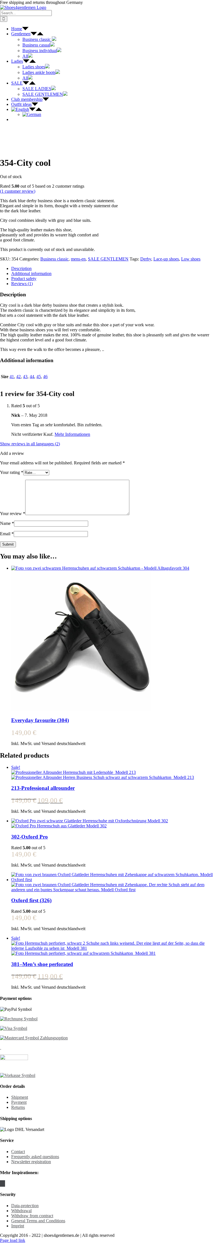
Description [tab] (21, 268)
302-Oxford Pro (29, 837)
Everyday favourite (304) (40, 720)
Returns (18, 1107)
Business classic (54, 259)
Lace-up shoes (166, 259)
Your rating (11, 472)
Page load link (12, 1240)
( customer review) (17, 191)
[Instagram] (2, 1183)
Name (7, 523)
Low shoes (190, 259)
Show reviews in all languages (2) (30, 443)
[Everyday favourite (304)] (113, 639)
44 (32, 376)
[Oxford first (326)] (113, 882)
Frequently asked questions (35, 1156)
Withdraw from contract (32, 1215)
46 (45, 376)
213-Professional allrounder (43, 788)
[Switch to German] (31, 114)
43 (25, 376)
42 (18, 376)
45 (38, 376)
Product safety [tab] (23, 278)
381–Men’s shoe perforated (42, 964)
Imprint (17, 1225)
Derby (145, 259)
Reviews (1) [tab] (22, 283)
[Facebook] (1, 1183)
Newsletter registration (31, 1161)
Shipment (19, 1097)
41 (12, 376)
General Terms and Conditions (38, 1220)
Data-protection (25, 1205)
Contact (18, 1151)
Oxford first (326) (31, 900)
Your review (12, 513)
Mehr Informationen (72, 434)
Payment (19, 1102)
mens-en (78, 259)
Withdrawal (21, 1210)
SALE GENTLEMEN (108, 259)
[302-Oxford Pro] (113, 823)
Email (7, 533)
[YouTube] (4, 1183)
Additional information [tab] (31, 273)
